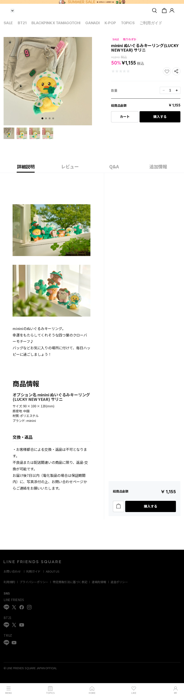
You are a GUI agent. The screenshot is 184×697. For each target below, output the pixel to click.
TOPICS (128, 23)
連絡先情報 (99, 582)
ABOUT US (52, 571)
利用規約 (9, 582)
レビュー (70, 166)
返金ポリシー (119, 582)
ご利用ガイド (151, 23)
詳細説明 (26, 166)
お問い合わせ (12, 571)
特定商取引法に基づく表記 (70, 582)
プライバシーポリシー (34, 582)
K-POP (110, 23)
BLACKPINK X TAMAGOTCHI (55, 23)
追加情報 (158, 166)
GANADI (92, 23)
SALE (8, 23)
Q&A (114, 166)
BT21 (22, 23)
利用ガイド (33, 571)
